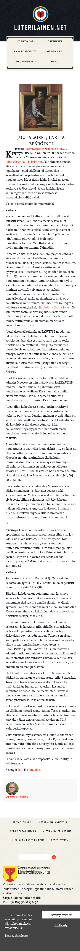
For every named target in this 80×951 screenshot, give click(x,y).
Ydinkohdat (25, 41)
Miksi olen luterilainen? (28, 840)
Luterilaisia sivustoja (53, 822)
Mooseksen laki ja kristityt (24, 162)
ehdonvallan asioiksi (57, 307)
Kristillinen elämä (56, 149)
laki (20, 770)
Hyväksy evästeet (61, 915)
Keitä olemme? (21, 822)
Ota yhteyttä (59, 840)
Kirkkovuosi (55, 51)
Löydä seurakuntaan (22, 831)
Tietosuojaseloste (16, 935)
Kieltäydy (61, 925)
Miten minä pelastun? (57, 831)
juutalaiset (34, 770)
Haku (54, 61)
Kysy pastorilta (25, 51)
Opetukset (55, 41)
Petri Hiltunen (18, 797)
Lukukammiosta (25, 61)
